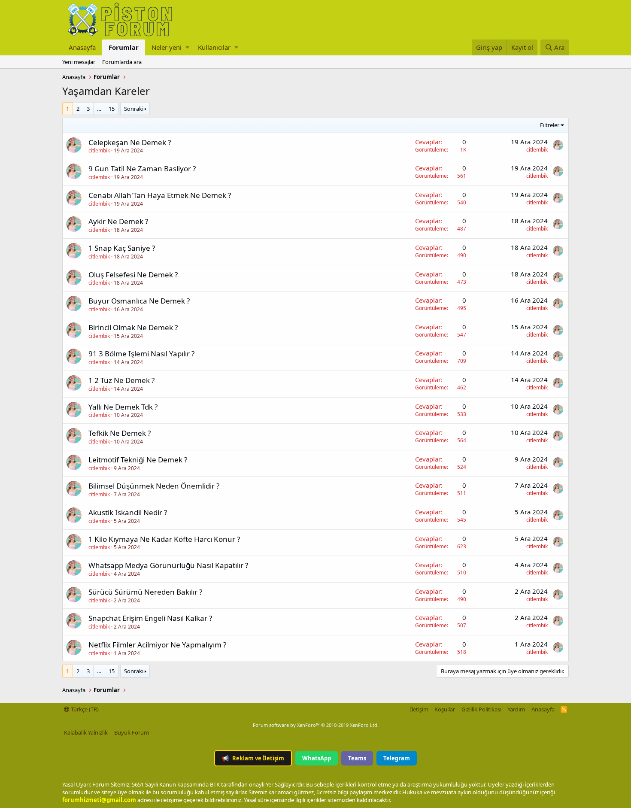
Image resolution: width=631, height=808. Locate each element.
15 (112, 108)
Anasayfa (82, 47)
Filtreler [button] (549, 125)
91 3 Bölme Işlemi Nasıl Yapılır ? (141, 353)
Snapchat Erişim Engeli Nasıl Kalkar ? (150, 618)
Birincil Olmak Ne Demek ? (133, 327)
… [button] (99, 108)
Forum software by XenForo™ (316, 725)
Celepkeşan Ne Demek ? (129, 142)
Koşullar (444, 709)
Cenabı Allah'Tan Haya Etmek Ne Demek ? (159, 195)
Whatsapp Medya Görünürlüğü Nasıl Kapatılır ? (168, 565)
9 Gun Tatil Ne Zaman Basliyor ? (142, 168)
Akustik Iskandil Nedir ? (127, 512)
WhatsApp (316, 758)
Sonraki (133, 108)
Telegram (396, 758)
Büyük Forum (131, 732)
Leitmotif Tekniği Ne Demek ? (137, 460)
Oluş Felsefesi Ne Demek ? (133, 274)
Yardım (516, 709)
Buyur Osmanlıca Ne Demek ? (139, 301)
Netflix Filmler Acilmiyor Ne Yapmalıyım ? (157, 645)
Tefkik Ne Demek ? (119, 433)
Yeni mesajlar (78, 62)
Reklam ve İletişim (253, 758)
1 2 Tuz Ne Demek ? (121, 380)
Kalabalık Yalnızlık (86, 732)
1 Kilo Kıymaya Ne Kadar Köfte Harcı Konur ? (164, 539)
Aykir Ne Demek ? (118, 221)
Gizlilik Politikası (481, 709)
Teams (357, 758)
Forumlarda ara (122, 62)
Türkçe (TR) (84, 709)
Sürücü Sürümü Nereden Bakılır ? (145, 592)
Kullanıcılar (214, 47)
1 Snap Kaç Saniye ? (121, 248)
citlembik (99, 150)
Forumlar (124, 47)
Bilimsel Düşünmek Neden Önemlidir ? (153, 486)
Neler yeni (167, 47)
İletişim (419, 709)
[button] (187, 47)
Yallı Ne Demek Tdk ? (123, 407)
